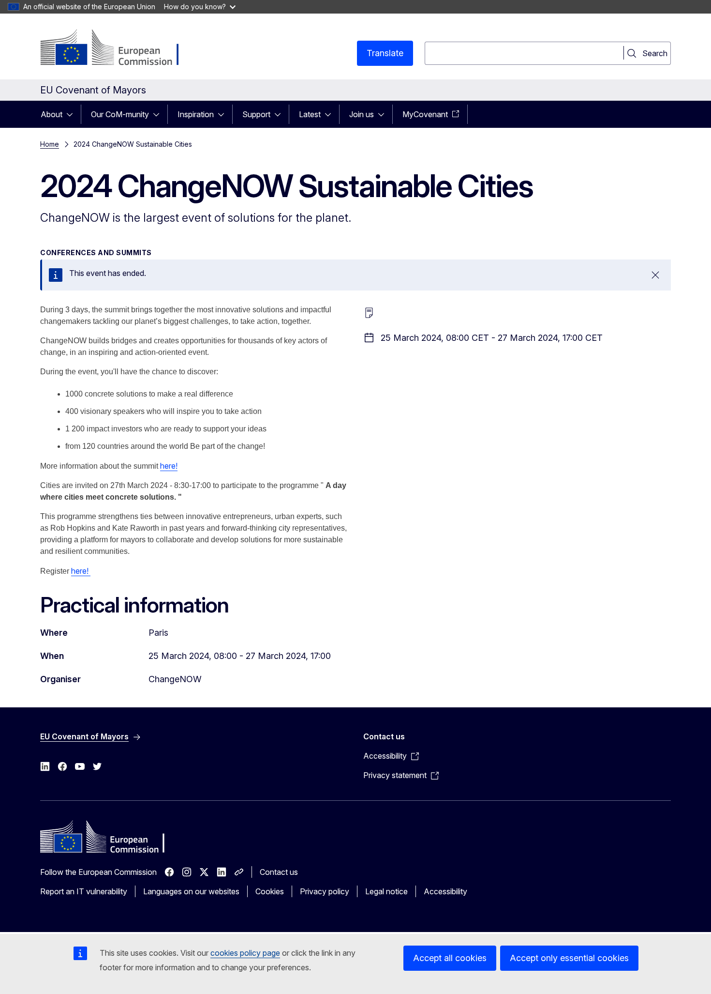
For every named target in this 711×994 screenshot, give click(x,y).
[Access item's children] (72, 114)
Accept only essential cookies (569, 958)
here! (169, 466)
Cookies (269, 891)
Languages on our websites (191, 891)
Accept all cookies (450, 958)
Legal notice (386, 891)
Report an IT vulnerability (83, 891)
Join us (361, 114)
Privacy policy (324, 891)
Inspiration (196, 114)
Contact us (279, 872)
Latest (310, 114)
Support (256, 114)
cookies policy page (245, 953)
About (51, 114)
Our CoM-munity (120, 114)
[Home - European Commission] (118, 48)
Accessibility (445, 891)
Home (49, 144)
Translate (385, 53)
